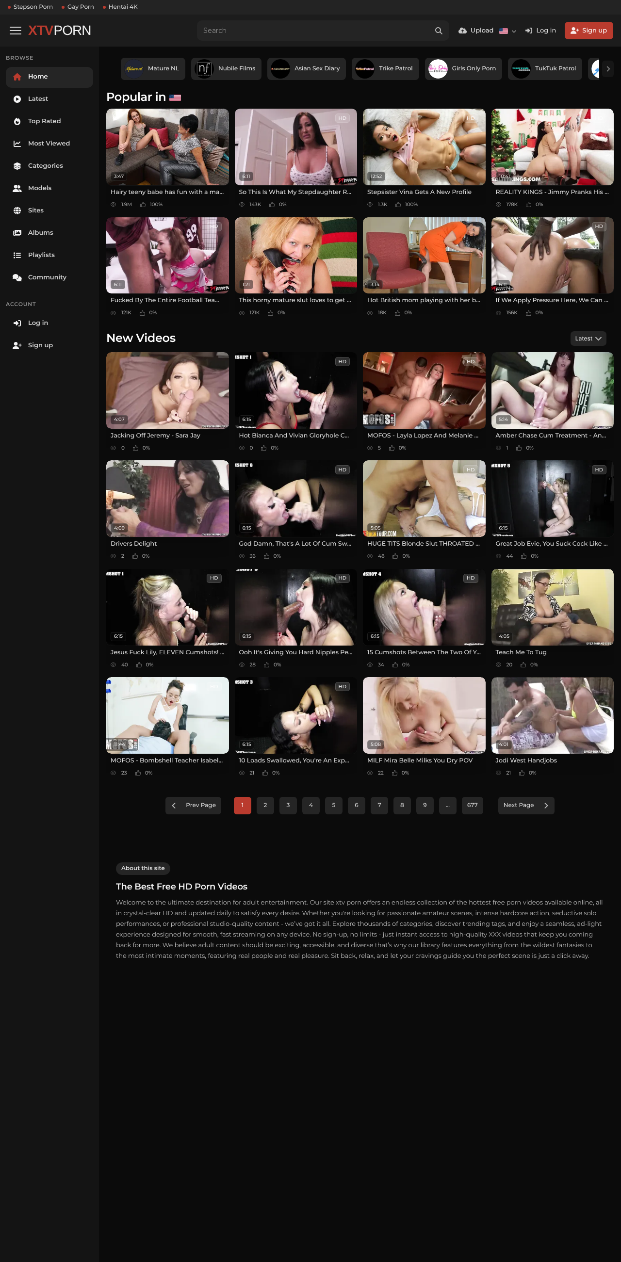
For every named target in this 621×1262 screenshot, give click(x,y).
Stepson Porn (33, 7)
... (448, 805)
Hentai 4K (123, 7)
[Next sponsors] (608, 69)
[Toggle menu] (15, 30)
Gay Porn (80, 7)
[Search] (439, 30)
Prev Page (201, 805)
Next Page (519, 805)
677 (472, 805)
